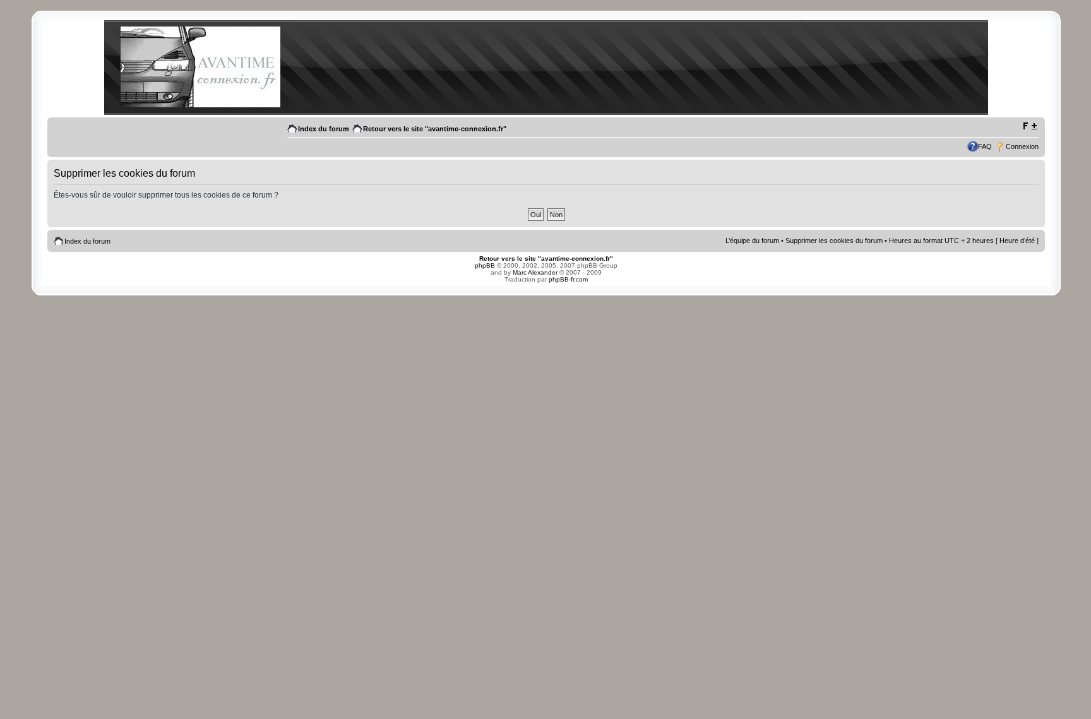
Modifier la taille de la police (1029, 126)
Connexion (1022, 146)
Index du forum (323, 129)
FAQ (985, 146)
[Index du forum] (200, 105)
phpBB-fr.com (568, 279)
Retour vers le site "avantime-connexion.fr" (434, 129)
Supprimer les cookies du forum (834, 240)
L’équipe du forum (752, 240)
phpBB (485, 265)
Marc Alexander (535, 272)
